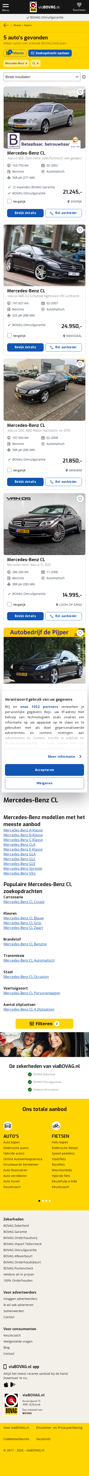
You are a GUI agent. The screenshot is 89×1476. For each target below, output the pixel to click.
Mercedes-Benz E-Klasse (23, 849)
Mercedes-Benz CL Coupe (23, 901)
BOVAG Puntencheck (18, 1268)
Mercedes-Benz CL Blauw (23, 918)
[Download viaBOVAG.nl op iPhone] (6, 1385)
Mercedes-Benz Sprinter (23, 868)
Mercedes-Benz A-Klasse (23, 830)
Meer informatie (61, 756)
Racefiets (58, 1164)
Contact (8, 1317)
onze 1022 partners (39, 706)
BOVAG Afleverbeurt (17, 1256)
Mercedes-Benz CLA (19, 844)
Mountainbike (62, 1170)
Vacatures (43, 1439)
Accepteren (44, 770)
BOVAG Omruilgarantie (47, 17)
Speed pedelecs (63, 1153)
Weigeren (44, 783)
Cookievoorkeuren (16, 1439)
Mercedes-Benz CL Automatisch (29, 960)
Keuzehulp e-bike (64, 1181)
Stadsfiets (59, 1159)
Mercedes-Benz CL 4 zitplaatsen (28, 1009)
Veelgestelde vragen (18, 1341)
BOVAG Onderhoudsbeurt (22, 1262)
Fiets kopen (60, 1142)
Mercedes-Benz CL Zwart (23, 927)
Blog (6, 1347)
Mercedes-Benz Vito (19, 873)
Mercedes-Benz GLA (19, 854)
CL (33, 63)
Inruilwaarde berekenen (20, 1164)
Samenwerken (13, 1311)
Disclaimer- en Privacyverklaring (59, 1428)
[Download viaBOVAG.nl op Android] (13, 1385)
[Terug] (6, 25)
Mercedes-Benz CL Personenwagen (31, 993)
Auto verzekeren (15, 1176)
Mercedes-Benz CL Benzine (25, 944)
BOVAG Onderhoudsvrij (20, 1238)
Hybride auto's (13, 1153)
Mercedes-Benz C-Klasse (23, 839)
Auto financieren (15, 1170)
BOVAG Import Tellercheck (22, 1244)
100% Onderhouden (18, 1280)
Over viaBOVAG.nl (16, 1428)
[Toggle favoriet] (80, 92)
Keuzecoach (12, 1187)
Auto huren (11, 1181)
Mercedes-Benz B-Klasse (23, 835)
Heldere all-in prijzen (18, 1274)
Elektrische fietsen (65, 1148)
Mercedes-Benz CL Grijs (22, 923)
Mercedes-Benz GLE (19, 863)
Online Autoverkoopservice (22, 1159)
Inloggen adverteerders (20, 1299)
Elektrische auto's (16, 1148)
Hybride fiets (61, 1176)
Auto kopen (11, 1142)
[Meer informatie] (84, 77)
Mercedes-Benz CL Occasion (26, 976)
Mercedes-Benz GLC (19, 859)
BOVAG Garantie (15, 1232)
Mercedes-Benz (14, 63)
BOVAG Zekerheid (16, 1226)
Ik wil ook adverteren (18, 1305)
